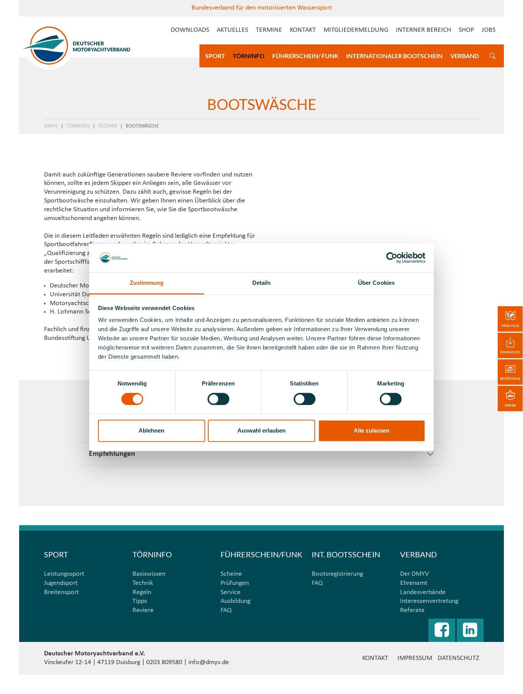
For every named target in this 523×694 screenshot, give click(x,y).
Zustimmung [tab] (147, 283)
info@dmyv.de (208, 662)
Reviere (143, 610)
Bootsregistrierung (337, 574)
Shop (466, 30)
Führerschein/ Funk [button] (305, 55)
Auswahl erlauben (261, 431)
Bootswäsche (142, 126)
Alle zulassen (371, 431)
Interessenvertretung (429, 601)
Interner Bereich (423, 30)
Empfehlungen (112, 454)
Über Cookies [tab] (376, 283)
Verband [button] (464, 55)
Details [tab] (261, 283)
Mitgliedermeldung (356, 30)
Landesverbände (423, 592)
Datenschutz (458, 658)
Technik (107, 126)
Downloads (190, 30)
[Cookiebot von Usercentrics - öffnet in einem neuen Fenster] (391, 257)
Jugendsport (61, 583)
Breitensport (61, 592)
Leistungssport (64, 574)
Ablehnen (151, 431)
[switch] (218, 399)
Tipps (139, 601)
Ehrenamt (413, 583)
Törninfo (78, 126)
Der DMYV (414, 574)
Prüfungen (235, 583)
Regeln (141, 592)
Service (230, 592)
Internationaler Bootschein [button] (394, 55)
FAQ (226, 610)
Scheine (231, 574)
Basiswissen (148, 574)
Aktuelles (232, 30)
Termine (269, 30)
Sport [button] (215, 55)
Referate (412, 610)
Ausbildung (235, 601)
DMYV (51, 126)
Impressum (414, 658)
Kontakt (303, 30)
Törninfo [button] (249, 55)
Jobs (488, 30)
